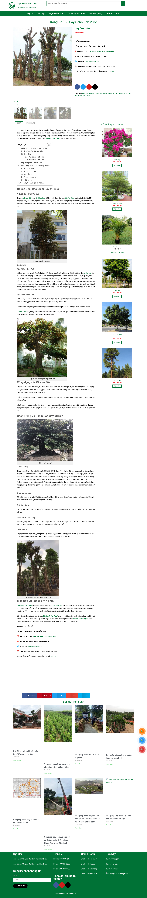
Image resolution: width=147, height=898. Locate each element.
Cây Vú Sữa (69, 198)
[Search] (122, 3)
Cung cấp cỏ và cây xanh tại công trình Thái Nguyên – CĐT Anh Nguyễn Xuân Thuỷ (88, 819)
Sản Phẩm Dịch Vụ (95, 14)
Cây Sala (117, 290)
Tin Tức (109, 14)
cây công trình (58, 605)
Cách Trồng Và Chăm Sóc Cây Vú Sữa (35, 165)
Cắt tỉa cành (29, 174)
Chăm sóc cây (30, 171)
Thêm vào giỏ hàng (117, 252)
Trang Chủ (29, 14)
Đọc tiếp (117, 165)
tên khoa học (40, 198)
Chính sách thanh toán (89, 874)
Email (15, 876)
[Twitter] (83, 87)
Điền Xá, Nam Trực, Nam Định (102, 51)
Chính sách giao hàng (89, 869)
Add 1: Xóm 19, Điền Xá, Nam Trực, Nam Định (30, 859)
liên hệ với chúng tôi (80, 619)
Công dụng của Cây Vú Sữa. (31, 163)
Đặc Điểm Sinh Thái (36, 160)
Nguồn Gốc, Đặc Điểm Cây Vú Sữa (33, 148)
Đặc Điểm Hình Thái (36, 157)
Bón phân (28, 180)
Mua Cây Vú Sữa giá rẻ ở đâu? (32, 183)
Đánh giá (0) (30, 123)
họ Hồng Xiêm (27, 198)
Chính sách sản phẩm (89, 859)
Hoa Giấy (117, 160)
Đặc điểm (28, 154)
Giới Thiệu (41, 14)
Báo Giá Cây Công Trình (76, 14)
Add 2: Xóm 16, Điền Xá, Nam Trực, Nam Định (30, 864)
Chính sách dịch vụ (88, 864)
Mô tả (18, 123)
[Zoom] (16, 103)
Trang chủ (56, 22)
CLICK (111, 71)
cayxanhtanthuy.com (92, 61)
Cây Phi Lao (117, 380)
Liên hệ (118, 14)
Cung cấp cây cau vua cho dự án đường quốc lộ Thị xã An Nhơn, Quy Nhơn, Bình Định (57, 840)
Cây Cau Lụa (117, 247)
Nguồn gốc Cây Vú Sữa (33, 151)
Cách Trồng (29, 168)
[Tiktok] (95, 87)
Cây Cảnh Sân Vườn (56, 14)
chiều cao (87, 273)
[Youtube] (89, 87)
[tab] (19, 123)
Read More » (17, 760)
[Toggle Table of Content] (48, 145)
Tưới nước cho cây (31, 177)
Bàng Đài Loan (117, 203)
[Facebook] (77, 87)
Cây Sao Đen (117, 334)
